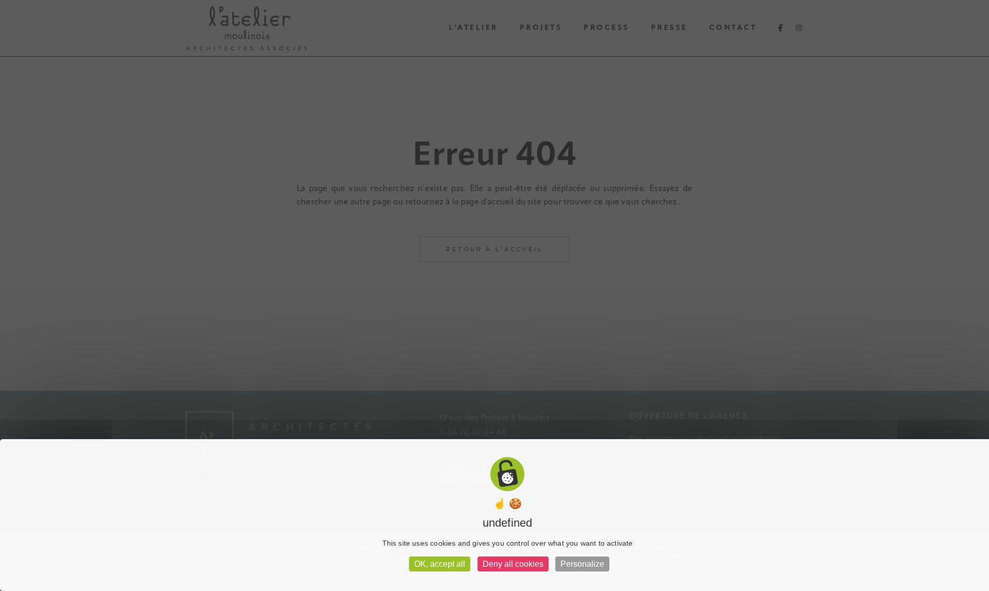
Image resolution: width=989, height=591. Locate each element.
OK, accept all (439, 564)
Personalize (582, 564)
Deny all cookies (513, 564)
